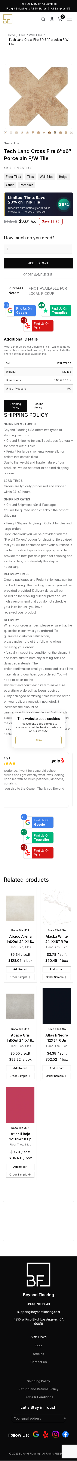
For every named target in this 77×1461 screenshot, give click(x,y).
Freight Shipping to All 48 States (26, 8)
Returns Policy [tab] (38, 405)
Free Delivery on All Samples (39, 3)
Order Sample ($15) (38, 274)
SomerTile (11, 143)
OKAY (39, 740)
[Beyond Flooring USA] (8, 18)
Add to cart (38, 263)
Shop (38, 1346)
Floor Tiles (13, 176)
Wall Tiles (35, 35)
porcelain (26, 185)
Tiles (22, 35)
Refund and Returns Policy (38, 1389)
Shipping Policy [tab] (15, 405)
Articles (38, 1354)
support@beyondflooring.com (38, 1312)
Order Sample (18, 977)
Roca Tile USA (20, 930)
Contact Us (38, 1362)
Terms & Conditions (38, 1397)
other (10, 185)
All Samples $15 (61, 8)
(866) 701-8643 (38, 1304)
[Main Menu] (69, 18)
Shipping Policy (38, 1381)
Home (11, 35)
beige (63, 176)
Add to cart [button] (20, 969)
